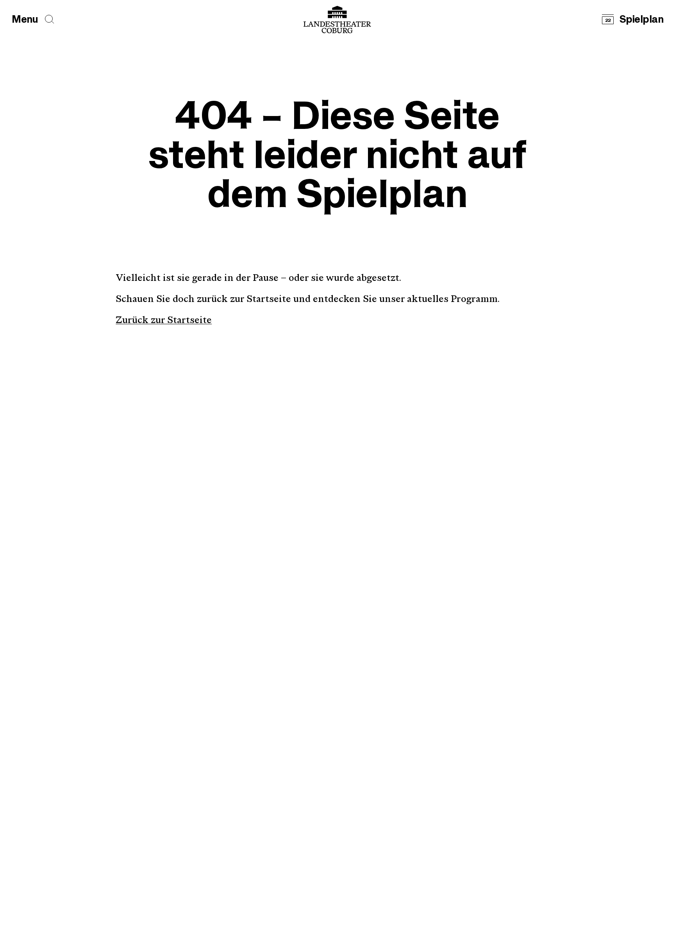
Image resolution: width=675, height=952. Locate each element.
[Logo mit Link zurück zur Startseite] (337, 19)
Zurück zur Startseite (164, 321)
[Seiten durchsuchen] (49, 19)
